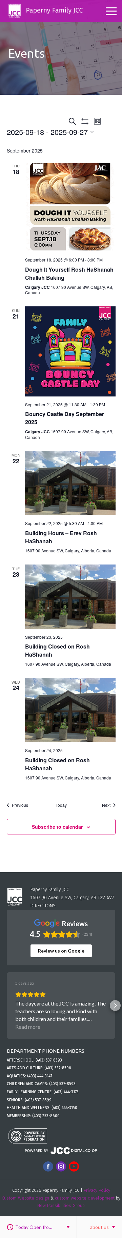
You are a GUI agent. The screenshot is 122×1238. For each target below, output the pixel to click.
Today (61, 805)
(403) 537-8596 (57, 1068)
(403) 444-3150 (64, 1107)
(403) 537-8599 (38, 1100)
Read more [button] (27, 1026)
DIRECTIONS (43, 906)
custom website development (85, 1198)
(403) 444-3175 (66, 1092)
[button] (6, 1005)
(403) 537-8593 (49, 1060)
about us (99, 1227)
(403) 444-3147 (39, 1076)
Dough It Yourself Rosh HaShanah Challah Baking (69, 273)
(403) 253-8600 (46, 1115)
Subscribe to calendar (57, 826)
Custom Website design (25, 1198)
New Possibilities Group (61, 1205)
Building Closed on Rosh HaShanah (57, 764)
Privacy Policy (97, 1190)
